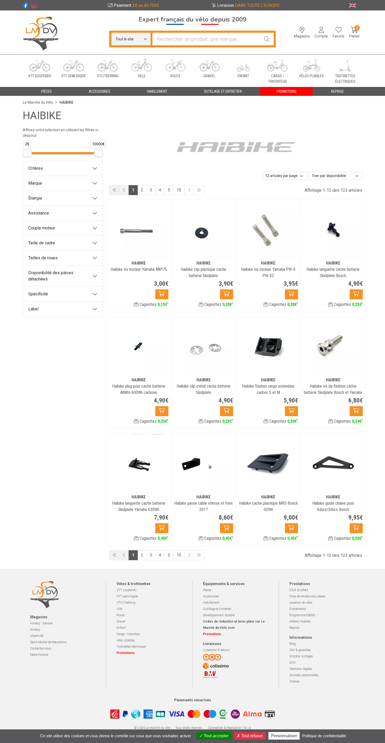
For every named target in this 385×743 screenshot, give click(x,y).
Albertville (36, 636)
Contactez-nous (40, 648)
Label (33, 308)
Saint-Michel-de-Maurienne (48, 642)
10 (179, 190)
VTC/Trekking (126, 602)
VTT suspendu (126, 590)
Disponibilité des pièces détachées (50, 276)
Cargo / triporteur (128, 634)
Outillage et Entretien (217, 609)
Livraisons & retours (216, 650)
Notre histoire (39, 655)
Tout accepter (216, 736)
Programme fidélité (302, 615)
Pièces (207, 590)
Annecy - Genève (41, 623)
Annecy (35, 629)
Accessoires (211, 596)
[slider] (27, 153)
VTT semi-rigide (127, 596)
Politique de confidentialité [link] (324, 736)
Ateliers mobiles (300, 621)
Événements (297, 609)
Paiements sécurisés (192, 700)
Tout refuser (251, 736)
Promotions (286, 91)
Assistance (38, 213)
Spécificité (38, 293)
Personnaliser (284, 736)
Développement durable (219, 615)
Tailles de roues (43, 257)
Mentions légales (300, 669)
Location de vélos (300, 602)
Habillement (211, 602)
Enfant (121, 628)
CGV (292, 662)
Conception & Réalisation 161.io (229, 728)
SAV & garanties (300, 650)
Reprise (294, 628)
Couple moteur (41, 227)
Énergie (35, 198)
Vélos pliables (126, 640)
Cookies (294, 681)
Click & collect (298, 590)
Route (120, 615)
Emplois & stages (301, 656)
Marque (35, 183)
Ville (119, 609)
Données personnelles (303, 675)
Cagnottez (153, 304)
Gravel (121, 621)
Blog (292, 644)
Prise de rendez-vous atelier (307, 596)
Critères (35, 168)
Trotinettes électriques (131, 646)
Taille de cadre (41, 242)
